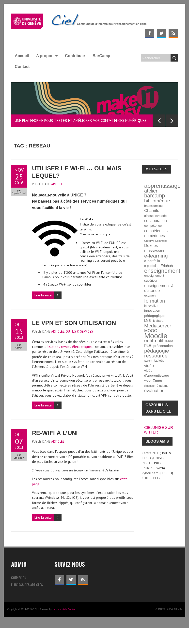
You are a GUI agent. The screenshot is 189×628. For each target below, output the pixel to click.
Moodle (155, 335)
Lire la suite (43, 295)
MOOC (150, 330)
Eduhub (166, 266)
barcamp (154, 195)
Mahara (158, 320)
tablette (159, 360)
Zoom (157, 381)
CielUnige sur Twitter (157, 429)
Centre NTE (150, 453)
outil (148, 340)
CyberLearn (150, 473)
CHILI (146, 478)
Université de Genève (63, 609)
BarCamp (101, 56)
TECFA (146, 458)
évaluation (154, 390)
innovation (151, 305)
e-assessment (156, 251)
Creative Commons (155, 240)
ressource (156, 355)
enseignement (162, 270)
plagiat (169, 340)
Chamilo (151, 210)
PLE (147, 345)
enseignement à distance (158, 288)
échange (149, 385)
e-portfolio (152, 261)
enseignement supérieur (154, 278)
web (147, 380)
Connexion (18, 577)
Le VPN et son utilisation (74, 323)
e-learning (156, 255)
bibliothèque (157, 200)
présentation (163, 346)
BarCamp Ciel (174, 608)
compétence (153, 225)
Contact (22, 66)
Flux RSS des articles (27, 584)
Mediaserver (157, 325)
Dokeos (151, 245)
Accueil (22, 56)
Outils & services (79, 331)
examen (150, 295)
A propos (44, 56)
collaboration (155, 221)
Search (174, 58)
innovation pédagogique (154, 313)
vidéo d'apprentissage (156, 373)
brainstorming (153, 205)
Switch (148, 360)
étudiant (162, 385)
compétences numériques (156, 233)
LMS (147, 320)
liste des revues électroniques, (70, 346)
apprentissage (162, 185)
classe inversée (155, 216)
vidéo (149, 366)
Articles (57, 184)
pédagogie (156, 350)
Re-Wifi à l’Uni (55, 433)
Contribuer (75, 56)
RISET (146, 463)
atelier (151, 190)
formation (154, 300)
